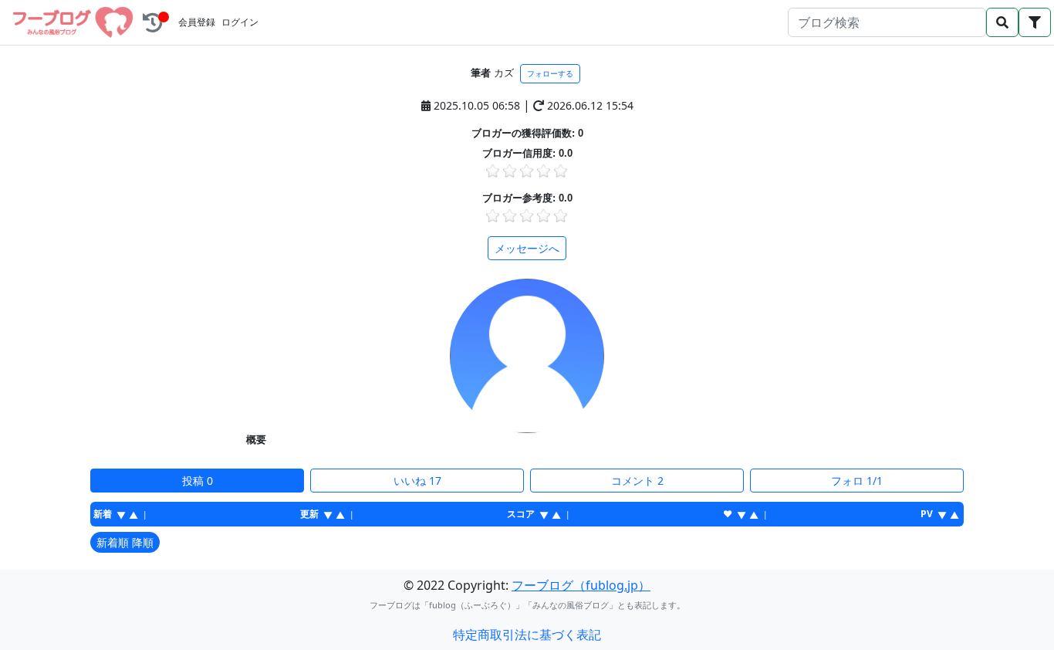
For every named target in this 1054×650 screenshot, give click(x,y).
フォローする (550, 73)
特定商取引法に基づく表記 (527, 634)
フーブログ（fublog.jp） (581, 585)
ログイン (239, 22)
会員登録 (196, 22)
